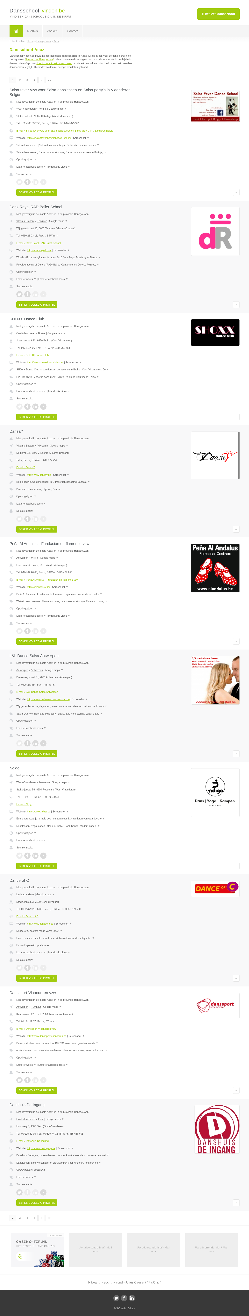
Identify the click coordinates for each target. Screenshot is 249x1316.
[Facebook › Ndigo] (27, 856)
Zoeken (52, 31)
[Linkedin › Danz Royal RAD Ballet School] (35, 294)
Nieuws (32, 31)
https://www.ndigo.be (38, 811)
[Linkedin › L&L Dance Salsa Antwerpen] (35, 743)
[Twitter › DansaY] (19, 519)
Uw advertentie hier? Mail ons (95, 1249)
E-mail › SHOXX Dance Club (32, 355)
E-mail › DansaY (25, 467)
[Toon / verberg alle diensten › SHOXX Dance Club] (76, 377)
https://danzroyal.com (39, 250)
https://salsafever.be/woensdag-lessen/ (49, 137)
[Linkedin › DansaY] (35, 519)
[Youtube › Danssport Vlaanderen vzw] (43, 1080)
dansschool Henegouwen (39, 59)
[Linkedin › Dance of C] (35, 968)
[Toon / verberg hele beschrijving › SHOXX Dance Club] (76, 370)
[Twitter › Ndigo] (19, 856)
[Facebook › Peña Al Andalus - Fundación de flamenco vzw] (27, 631)
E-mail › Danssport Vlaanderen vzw (36, 1028)
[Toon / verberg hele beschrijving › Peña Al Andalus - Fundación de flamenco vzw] (76, 594)
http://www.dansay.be (39, 474)
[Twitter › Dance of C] (19, 968)
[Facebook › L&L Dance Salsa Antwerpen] (27, 743)
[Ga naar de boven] (236, 192)
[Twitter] (116, 1298)
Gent (41, 1119)
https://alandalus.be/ (38, 586)
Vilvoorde (42, 445)
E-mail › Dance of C (27, 916)
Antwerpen (22, 557)
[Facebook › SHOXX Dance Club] (27, 407)
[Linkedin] (132, 1298)
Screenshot (81, 137)
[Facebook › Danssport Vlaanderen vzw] (27, 1080)
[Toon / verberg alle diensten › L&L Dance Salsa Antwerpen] (76, 714)
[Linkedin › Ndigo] (35, 856)
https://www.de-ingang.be (41, 1148)
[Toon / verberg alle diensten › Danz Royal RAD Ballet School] (76, 265)
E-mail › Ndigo (24, 804)
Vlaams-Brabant (25, 221)
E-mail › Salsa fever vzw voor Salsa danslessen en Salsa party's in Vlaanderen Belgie (64, 130)
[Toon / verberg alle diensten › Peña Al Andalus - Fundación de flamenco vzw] (76, 601)
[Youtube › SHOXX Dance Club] (43, 407)
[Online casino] (40, 1251)
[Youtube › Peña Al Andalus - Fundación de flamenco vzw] (43, 631)
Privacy (131, 1308)
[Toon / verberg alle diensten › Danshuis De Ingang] (76, 1163)
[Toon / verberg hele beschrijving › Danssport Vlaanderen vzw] (76, 1043)
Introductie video (59, 166)
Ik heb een (218, 14)
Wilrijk (34, 557)
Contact (72, 31)
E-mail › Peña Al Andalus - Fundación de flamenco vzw (47, 579)
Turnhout (36, 1006)
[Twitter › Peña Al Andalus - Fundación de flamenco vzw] (19, 631)
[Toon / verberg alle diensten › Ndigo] (76, 826)
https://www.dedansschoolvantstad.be (48, 699)
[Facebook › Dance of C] (27, 968)
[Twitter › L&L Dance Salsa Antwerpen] (19, 743)
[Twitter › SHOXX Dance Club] (19, 407)
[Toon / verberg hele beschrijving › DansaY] (76, 482)
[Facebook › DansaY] (27, 519)
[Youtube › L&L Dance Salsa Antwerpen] (43, 743)
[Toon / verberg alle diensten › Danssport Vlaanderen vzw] (76, 1050)
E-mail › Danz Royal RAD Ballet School (38, 243)
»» (49, 80)
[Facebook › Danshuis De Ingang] (27, 1192)
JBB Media (121, 1308)
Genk (31, 894)
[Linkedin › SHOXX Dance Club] (35, 407)
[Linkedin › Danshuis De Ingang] (35, 1192)
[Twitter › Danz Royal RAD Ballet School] (19, 294)
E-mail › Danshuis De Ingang (32, 1140)
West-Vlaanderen (26, 108)
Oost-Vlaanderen (25, 333)
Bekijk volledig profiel (37, 192)
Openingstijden (26, 159)
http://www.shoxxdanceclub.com (45, 362)
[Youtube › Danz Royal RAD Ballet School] (43, 294)
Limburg (20, 894)
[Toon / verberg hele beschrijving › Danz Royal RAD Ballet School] (76, 257)
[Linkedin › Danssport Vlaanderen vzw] (35, 1080)
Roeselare (44, 782)
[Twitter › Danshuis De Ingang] (19, 1192)
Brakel (41, 333)
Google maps (58, 108)
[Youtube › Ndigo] (43, 856)
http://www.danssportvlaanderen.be (46, 1036)
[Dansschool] (16, 31)
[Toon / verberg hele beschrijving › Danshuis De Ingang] (76, 1155)
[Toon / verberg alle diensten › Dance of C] (76, 938)
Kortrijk (42, 108)
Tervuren (42, 221)
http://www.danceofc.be (40, 923)
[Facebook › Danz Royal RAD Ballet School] (27, 294)
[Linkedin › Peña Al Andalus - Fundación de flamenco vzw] (35, 631)
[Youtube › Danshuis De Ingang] (43, 1192)
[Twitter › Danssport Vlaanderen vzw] (19, 1080)
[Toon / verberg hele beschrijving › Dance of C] (76, 931)
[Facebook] (124, 1298)
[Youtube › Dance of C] (43, 968)
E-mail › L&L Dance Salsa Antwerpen (37, 691)
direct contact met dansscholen (54, 63)
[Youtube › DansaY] (43, 519)
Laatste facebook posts (31, 166)
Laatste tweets (26, 279)
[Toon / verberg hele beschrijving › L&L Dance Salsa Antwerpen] (76, 706)
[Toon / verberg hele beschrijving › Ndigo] (76, 819)
